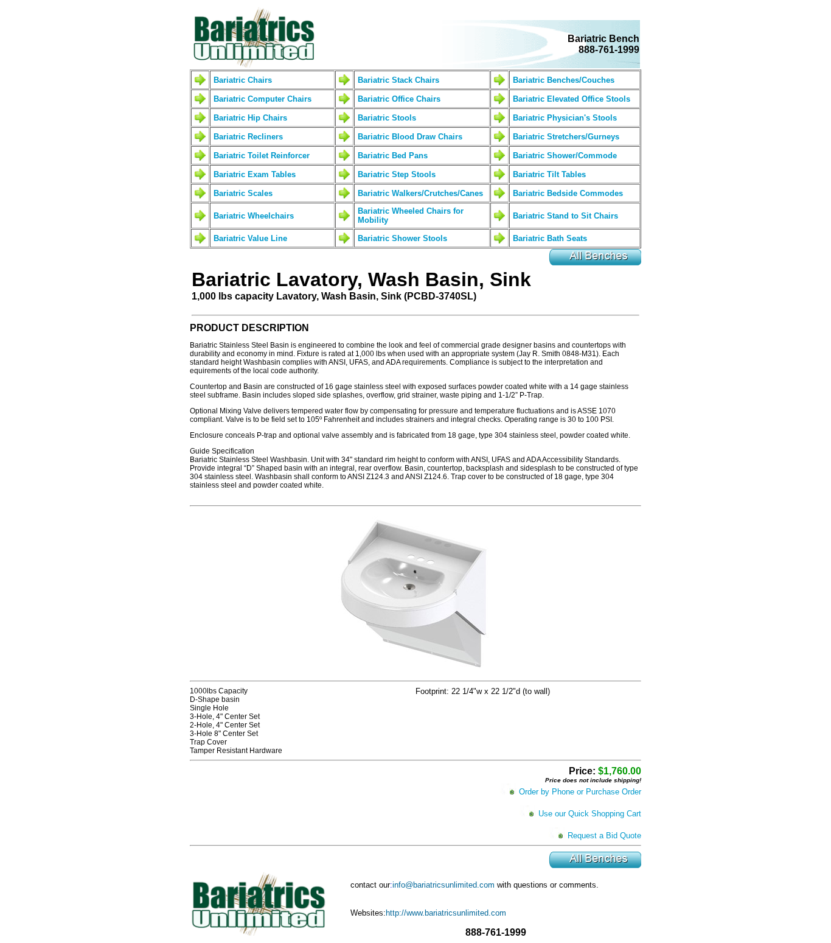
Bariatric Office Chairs (399, 98)
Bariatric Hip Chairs (250, 117)
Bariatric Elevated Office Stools (571, 98)
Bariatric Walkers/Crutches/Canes (420, 193)
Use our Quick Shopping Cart (589, 813)
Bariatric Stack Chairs (398, 80)
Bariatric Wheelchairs (254, 215)
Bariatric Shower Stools (402, 238)
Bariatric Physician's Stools (565, 117)
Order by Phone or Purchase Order (580, 791)
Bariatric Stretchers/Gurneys (566, 136)
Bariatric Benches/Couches (563, 80)
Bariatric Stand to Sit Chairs (565, 215)
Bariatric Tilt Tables (549, 174)
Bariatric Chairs (243, 80)
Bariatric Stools (387, 117)
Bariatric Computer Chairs (262, 98)
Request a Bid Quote (604, 835)
